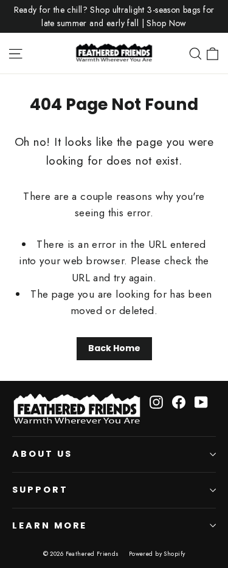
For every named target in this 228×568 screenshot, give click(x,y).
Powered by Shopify (157, 553)
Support (40, 490)
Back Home (114, 348)
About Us (42, 454)
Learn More (49, 525)
